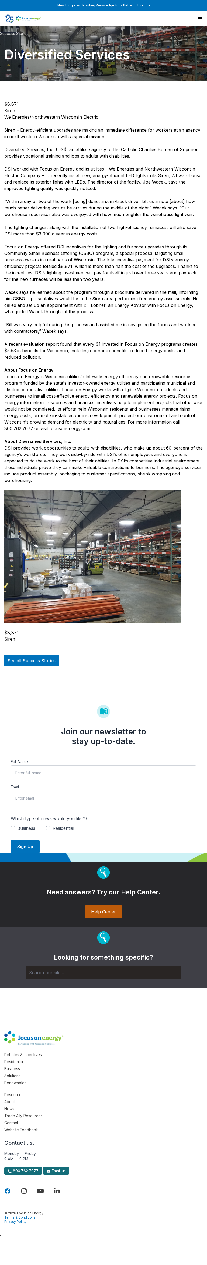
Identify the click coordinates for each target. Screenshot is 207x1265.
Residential (14, 1061)
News (9, 1108)
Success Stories (14, 33)
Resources (13, 1094)
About (9, 1101)
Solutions (12, 1075)
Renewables (15, 1082)
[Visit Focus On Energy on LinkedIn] (57, 1191)
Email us (58, 1171)
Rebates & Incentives (23, 1054)
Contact (11, 1122)
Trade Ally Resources (23, 1115)
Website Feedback (21, 1129)
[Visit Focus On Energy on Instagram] (24, 1191)
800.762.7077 (25, 1171)
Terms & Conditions (20, 1217)
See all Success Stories (32, 660)
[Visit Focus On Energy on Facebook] (7, 1191)
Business (12, 1068)
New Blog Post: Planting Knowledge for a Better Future (103, 5)
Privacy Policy (15, 1222)
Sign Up (25, 846)
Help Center (103, 911)
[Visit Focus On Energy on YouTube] (40, 1191)
